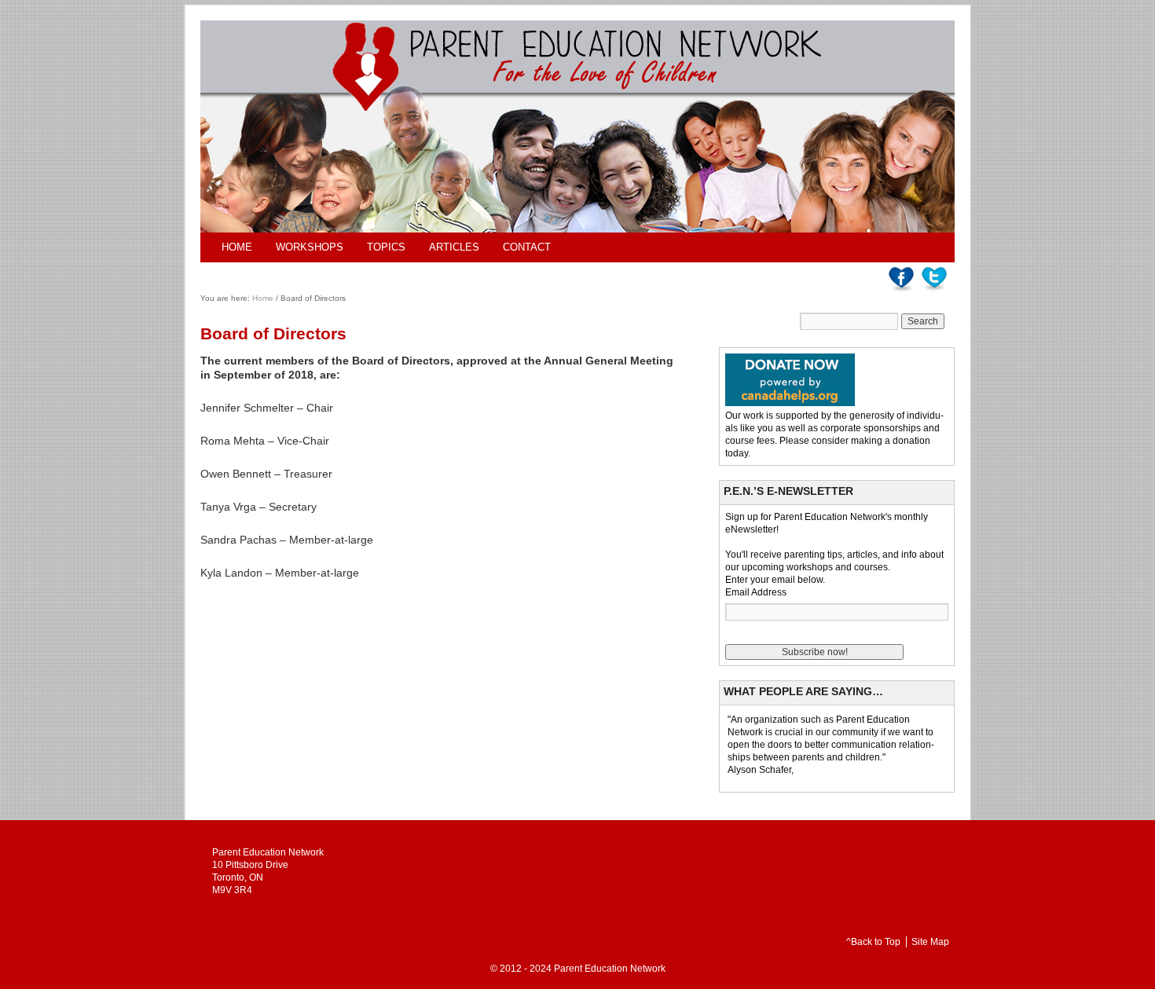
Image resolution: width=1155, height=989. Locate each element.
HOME (237, 247)
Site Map (930, 941)
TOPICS (386, 247)
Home (262, 298)
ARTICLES (454, 247)
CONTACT (527, 247)
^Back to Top (873, 941)
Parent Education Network (610, 968)
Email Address (755, 592)
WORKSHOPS (309, 247)
